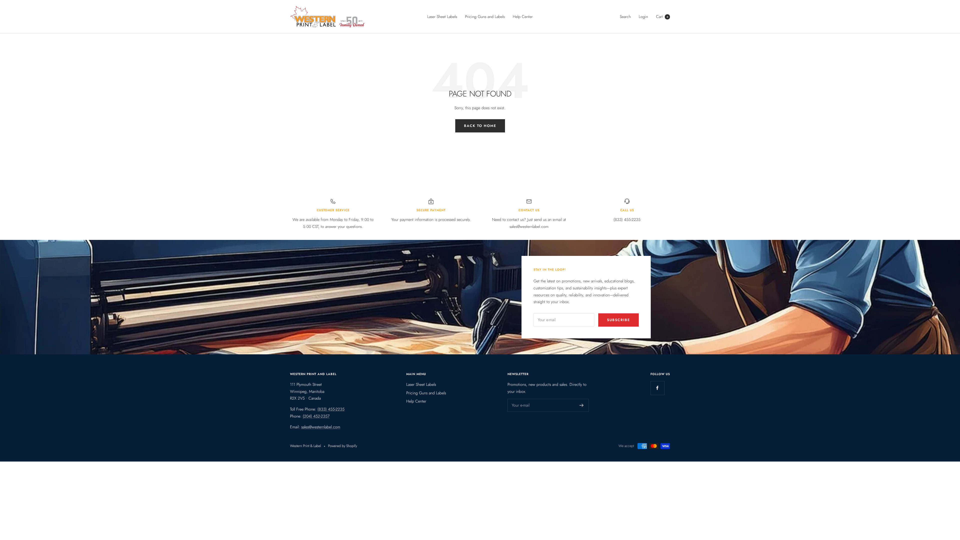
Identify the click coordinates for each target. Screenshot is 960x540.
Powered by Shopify (342, 445)
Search (625, 16)
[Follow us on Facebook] (657, 388)
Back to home (480, 125)
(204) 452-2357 (316, 416)
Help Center (523, 16)
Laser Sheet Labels (442, 16)
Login (643, 16)
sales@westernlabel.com (320, 427)
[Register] (582, 405)
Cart (662, 16)
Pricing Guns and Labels (485, 16)
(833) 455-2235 (331, 409)
